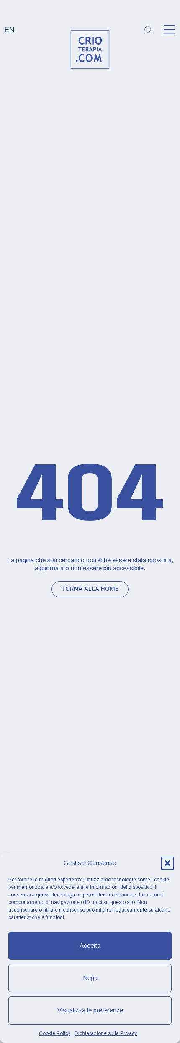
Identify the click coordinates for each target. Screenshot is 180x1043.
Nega (90, 977)
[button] (167, 863)
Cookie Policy (54, 1033)
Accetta (90, 945)
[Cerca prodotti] (148, 29)
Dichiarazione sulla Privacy (106, 1033)
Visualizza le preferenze (90, 1010)
